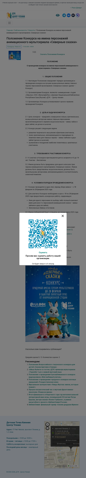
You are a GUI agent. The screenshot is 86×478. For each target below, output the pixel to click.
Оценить (43, 252)
